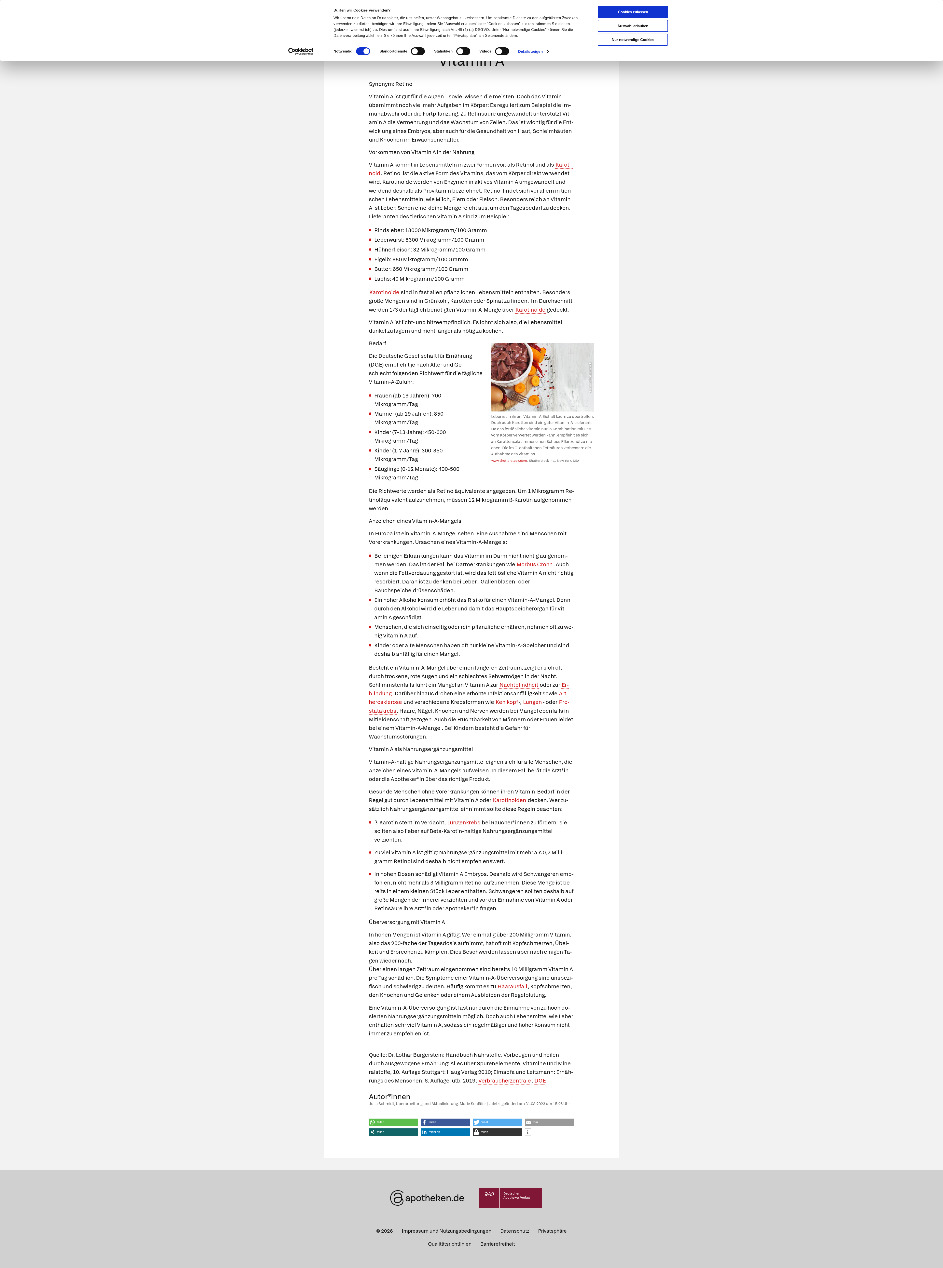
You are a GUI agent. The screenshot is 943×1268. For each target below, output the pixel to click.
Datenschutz (514, 1231)
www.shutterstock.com (509, 461)
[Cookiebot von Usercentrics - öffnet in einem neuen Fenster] (300, 51)
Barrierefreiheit (497, 1244)
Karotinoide (384, 292)
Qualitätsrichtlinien (450, 1244)
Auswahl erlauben (632, 26)
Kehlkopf (507, 702)
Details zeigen (530, 51)
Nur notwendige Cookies (633, 40)
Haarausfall (512, 986)
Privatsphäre (552, 1231)
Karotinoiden (509, 800)
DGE (540, 1080)
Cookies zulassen (633, 12)
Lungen (532, 702)
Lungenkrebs (463, 822)
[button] (393, 1122)
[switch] (418, 51)
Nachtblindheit (518, 684)
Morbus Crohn (535, 564)
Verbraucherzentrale (504, 1080)
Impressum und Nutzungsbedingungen (446, 1231)
